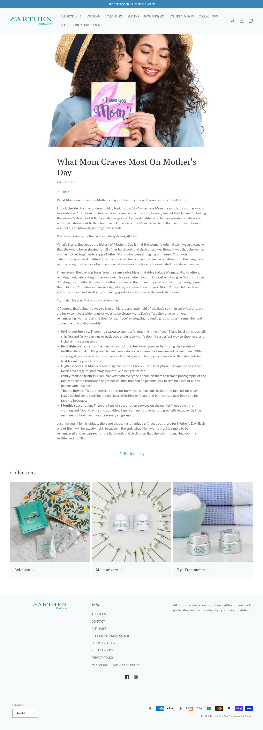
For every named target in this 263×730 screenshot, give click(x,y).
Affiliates (99, 628)
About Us (99, 614)
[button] (232, 20)
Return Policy (103, 650)
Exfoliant (22, 570)
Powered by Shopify (242, 716)
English (21, 713)
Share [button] (65, 192)
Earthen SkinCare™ (220, 716)
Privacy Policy (103, 657)
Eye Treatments (191, 570)
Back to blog (134, 453)
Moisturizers (107, 570)
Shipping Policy (103, 643)
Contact (98, 621)
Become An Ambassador (110, 636)
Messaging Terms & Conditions (116, 665)
